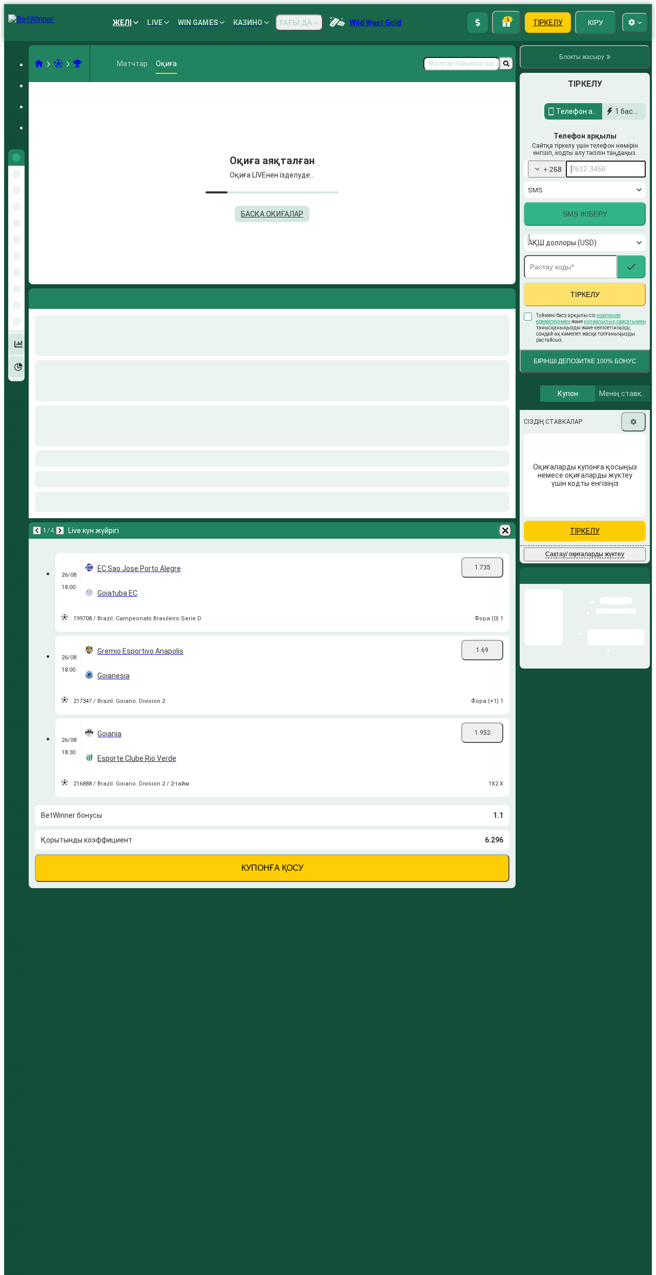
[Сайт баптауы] (635, 22)
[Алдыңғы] (37, 296)
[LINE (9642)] (39, 63)
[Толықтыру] (477, 22)
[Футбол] (58, 63)
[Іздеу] (506, 63)
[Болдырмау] (505, 296)
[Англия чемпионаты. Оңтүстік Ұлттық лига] (77, 63)
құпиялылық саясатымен (615, 343)
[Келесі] (63, 296)
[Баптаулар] (633, 444)
